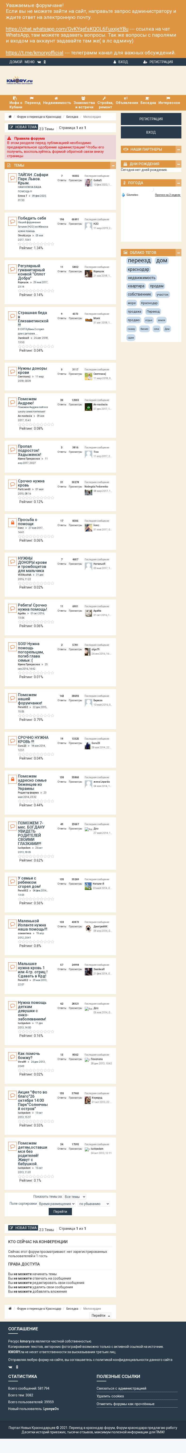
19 (61, 738)
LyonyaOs (51, 1409)
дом (161, 260)
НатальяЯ (99, 564)
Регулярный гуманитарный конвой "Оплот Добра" (31, 272)
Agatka (22, 613)
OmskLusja (24, 235)
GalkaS (97, 180)
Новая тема (26, 127)
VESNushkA (24, 574)
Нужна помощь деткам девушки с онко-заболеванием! (32, 1010)
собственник (139, 294)
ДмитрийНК (100, 926)
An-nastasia (25, 416)
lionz (21, 528)
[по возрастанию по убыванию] (94, 1204)
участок (163, 294)
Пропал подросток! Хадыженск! (29, 450)
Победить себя (32, 218)
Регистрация (161, 62)
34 (61, 1144)
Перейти (99, 1315)
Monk (96, 318)
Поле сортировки (24, 1203)
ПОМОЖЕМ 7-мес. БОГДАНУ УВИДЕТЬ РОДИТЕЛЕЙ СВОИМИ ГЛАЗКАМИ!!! (31, 833)
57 (61, 965)
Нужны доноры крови (32, 370)
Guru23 (22, 745)
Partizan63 (24, 489)
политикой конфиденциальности (121, 1360)
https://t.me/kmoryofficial (34, 53)
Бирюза (97, 700)
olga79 (96, 649)
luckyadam (24, 847)
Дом (167, 329)
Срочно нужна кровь (31, 483)
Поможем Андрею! (27, 401)
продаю (134, 320)
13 (61, 1054)
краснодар (138, 269)
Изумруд (97, 1097)
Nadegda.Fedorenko (96, 486)
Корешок (23, 282)
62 (61, 1003)
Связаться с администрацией (121, 1388)
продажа (134, 311)
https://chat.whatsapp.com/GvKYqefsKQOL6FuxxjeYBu (67, 29)
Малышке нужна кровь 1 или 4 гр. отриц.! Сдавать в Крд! (32, 969)
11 (61, 267)
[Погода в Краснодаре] (151, 189)
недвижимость (141, 277)
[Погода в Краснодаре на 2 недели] (168, 195)
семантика (24, 933)
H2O (95, 223)
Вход (123, 62)
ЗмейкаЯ (23, 338)
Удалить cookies (110, 1396)
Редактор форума (28, 792)
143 (62, 696)
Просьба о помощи (27, 521)
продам (156, 286)
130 (62, 777)
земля (161, 320)
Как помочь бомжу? (29, 1055)
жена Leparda (101, 781)
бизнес (144, 329)
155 (62, 1093)
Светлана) (24, 376)
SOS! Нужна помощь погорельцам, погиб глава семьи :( (31, 652)
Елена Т (22, 196)
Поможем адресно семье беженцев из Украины (32, 782)
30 (61, 400)
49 (61, 824)
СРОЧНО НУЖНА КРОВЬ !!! (33, 739)
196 (62, 219)
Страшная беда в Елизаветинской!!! (33, 318)
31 (61, 482)
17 (61, 521)
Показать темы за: (48, 1196)
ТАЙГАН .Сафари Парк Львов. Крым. (33, 178)
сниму (131, 329)
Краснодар (149, 303)
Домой (15, 62)
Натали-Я (98, 883)
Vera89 (22, 1061)
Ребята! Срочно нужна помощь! (32, 607)
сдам (131, 337)
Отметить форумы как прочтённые (126, 1404)
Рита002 (23, 707)
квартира (136, 286)
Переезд (153, 311)
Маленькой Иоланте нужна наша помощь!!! (32, 925)
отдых (148, 320)
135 (62, 879)
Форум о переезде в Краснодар (39, 117)
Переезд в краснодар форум (92, 1428)
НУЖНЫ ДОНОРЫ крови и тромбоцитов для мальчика (32, 564)
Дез (95, 828)
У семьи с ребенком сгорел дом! (29, 882)
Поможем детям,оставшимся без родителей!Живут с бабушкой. (32, 1153)
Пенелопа (97, 1059)
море (132, 303)
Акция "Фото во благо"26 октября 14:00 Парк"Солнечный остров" (33, 1100)
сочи (156, 329)
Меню (30, 62)
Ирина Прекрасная (29, 458)
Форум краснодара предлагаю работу (146, 1428)
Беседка (72, 117)
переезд (139, 260)
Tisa (96, 452)
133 (62, 922)
